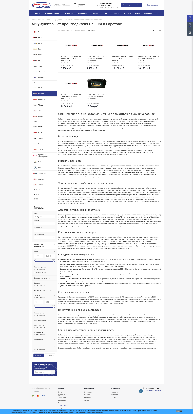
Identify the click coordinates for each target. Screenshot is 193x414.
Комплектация (39, 234)
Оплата (87, 395)
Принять (179, 411)
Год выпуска (38, 227)
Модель (36, 220)
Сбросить (50, 355)
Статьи (113, 397)
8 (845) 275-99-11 (105, 5)
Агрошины (62, 400)
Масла (60, 408)
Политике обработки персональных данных (87, 412)
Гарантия (87, 397)
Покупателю (89, 388)
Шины (60, 392)
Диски (60, 403)
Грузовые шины (64, 395)
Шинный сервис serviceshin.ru (132, 5)
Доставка (88, 392)
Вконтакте (141, 391)
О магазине (115, 388)
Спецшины (62, 397)
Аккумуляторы (63, 405)
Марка (36, 213)
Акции (86, 400)
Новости (114, 392)
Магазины (115, 395)
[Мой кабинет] (157, 13)
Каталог (61, 388)
